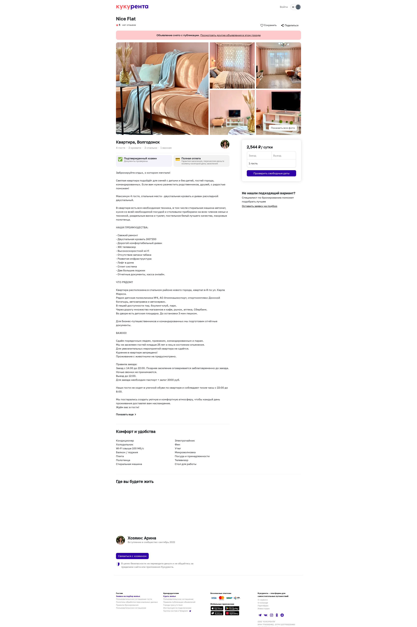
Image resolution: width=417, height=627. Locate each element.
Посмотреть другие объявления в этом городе (230, 35)
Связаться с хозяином (132, 556)
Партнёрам (263, 605)
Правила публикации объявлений (179, 602)
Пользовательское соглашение (131, 608)
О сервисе (263, 599)
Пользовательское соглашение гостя (134, 599)
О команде (263, 602)
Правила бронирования (127, 605)
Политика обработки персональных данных (137, 602)
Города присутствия (173, 605)
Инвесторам (264, 608)
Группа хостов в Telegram (175, 611)
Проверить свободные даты (271, 173)
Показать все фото (283, 127)
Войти (284, 6)
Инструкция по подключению (177, 608)
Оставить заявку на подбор (259, 206)
